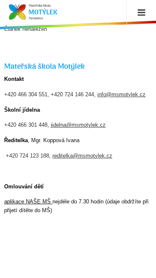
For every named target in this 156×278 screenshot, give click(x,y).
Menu (139, 12)
